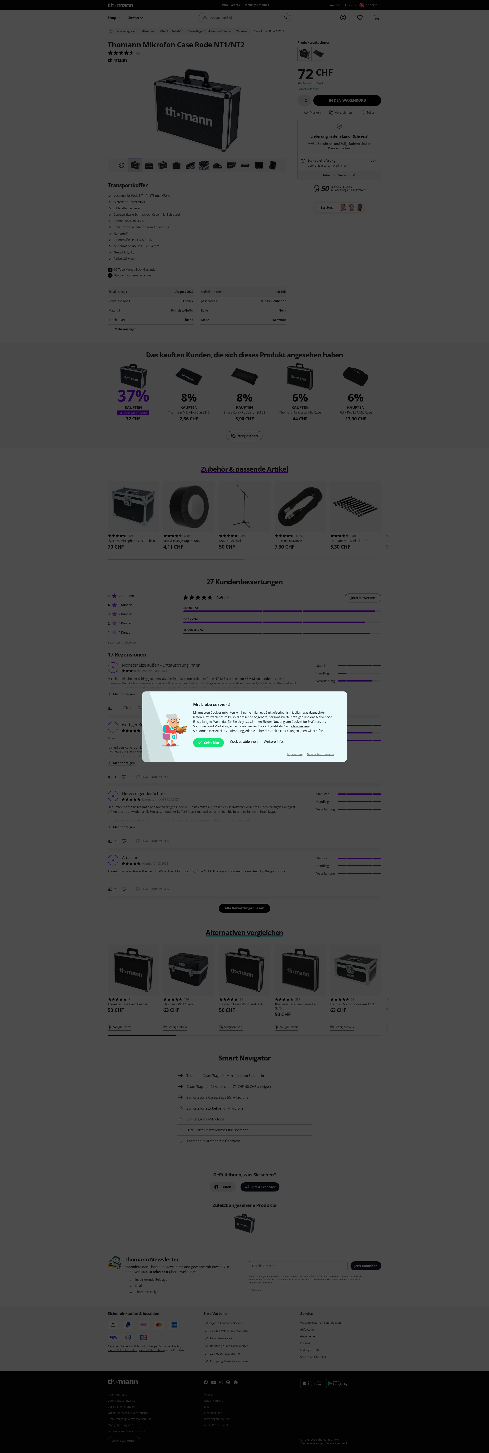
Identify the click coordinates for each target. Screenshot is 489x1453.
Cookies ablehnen (244, 741)
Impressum (294, 754)
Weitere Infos (274, 741)
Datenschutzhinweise (320, 754)
